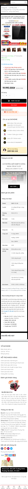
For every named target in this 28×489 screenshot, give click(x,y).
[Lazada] (8, 448)
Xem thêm (13, 186)
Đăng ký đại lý (5, 353)
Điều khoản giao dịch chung (9, 365)
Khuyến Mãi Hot (7, 336)
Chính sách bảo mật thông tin (9, 360)
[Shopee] (5, 448)
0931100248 (9, 437)
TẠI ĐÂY (14, 326)
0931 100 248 (12, 151)
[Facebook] (2, 448)
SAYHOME (13, 324)
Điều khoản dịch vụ (6, 349)
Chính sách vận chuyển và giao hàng (11, 367)
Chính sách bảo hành (7, 371)
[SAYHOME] (5, 4)
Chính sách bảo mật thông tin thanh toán (12, 363)
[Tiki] (11, 448)
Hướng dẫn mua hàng (7, 374)
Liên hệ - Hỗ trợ (5, 351)
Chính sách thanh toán (7, 369)
